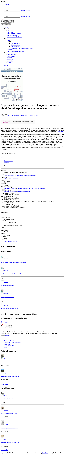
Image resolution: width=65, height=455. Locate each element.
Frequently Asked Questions (12, 342)
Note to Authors (15, 45)
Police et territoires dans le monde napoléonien (12, 362)
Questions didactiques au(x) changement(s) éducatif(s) (13, 273)
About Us (10, 30)
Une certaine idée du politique (8, 398)
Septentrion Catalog (10, 188)
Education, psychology (23, 188)
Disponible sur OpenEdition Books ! (23, 121)
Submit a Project (16, 46)
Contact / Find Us (9, 341)
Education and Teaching (38, 188)
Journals (10, 61)
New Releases (11, 54)
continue (7, 335)
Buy (2, 157)
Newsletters (4, 322)
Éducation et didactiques (11, 179)
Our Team (10, 32)
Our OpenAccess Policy (14, 35)
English (3, 1)
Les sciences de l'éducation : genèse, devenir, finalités (13, 262)
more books (4, 384)
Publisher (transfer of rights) (15, 51)
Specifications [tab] (8, 161)
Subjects (10, 58)
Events (9, 62)
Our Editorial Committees (14, 34)
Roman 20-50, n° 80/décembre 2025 (9, 413)
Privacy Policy (8, 347)
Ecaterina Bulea (23, 116)
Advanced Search (25, 10)
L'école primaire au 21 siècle (7, 297)
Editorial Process (16, 43)
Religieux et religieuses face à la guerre (10, 376)
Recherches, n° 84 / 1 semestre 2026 (9, 428)
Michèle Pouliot (33, 116)
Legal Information (9, 346)
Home (6, 27)
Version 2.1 (7, 241)
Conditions (7, 344)
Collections (10, 59)
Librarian (10, 50)
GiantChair (45, 453)
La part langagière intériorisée (7, 285)
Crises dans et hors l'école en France (9, 308)
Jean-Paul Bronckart (13, 116)
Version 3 (14, 241)
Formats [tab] (6, 162)
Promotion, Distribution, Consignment (22, 48)
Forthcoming (11, 56)
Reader (9, 40)
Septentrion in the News (14, 37)
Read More (60, 132)
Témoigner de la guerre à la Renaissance (10, 442)
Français (6, 4)
